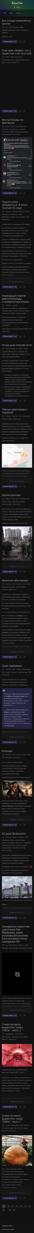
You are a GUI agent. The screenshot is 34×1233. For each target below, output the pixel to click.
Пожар (26, 348)
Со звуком (19, 348)
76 (10, 1210)
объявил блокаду (14, 766)
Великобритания (20, 126)
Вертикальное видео (8, 30)
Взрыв (4, 354)
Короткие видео (14, 27)
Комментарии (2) (8, 193)
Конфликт (15, 211)
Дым (26, 351)
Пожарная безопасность (10, 351)
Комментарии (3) (8, 287)
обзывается (23, 685)
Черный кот (24, 30)
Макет (9, 354)
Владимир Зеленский (8, 845)
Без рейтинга (14, 214)
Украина (15, 305)
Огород (20, 1034)
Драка (27, 211)
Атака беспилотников (19, 847)
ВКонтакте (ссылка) (26, 948)
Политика (8, 305)
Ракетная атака (7, 850)
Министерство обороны (9, 308)
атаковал (10, 618)
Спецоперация (22, 308)
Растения (26, 1125)
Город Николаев (7, 310)
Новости (4, 419)
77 (14, 1210)
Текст (4, 13)
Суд (6, 945)
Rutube (7, 57)
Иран (24, 584)
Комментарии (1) (8, 41)
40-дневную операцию (10, 858)
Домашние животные (22, 60)
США (20, 416)
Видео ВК (5, 948)
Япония (4, 501)
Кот (6, 27)
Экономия (5, 129)
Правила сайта (7, 1226)
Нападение (5, 214)
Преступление (13, 945)
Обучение (15, 354)
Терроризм (27, 842)
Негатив (18, 13)
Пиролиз (21, 351)
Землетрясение (24, 499)
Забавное (5, 32)
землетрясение (12, 520)
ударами (5, 640)
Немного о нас (7, 37)
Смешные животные (8, 60)
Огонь (28, 354)
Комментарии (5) (8, 336)
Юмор (11, 13)
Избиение (22, 211)
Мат (28, 217)
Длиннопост (17, 134)
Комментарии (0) (8, 1015)
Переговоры (26, 416)
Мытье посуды (10, 126)
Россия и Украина (18, 310)
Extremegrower (6, 1037)
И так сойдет (6, 132)
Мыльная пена (13, 129)
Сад (16, 1034)
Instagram (22, 129)
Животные (18, 57)
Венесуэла (15, 499)
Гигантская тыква (17, 1037)
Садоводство (9, 1034)
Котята (18, 30)
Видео (22, 27)
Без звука (5, 589)
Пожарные (22, 354)
